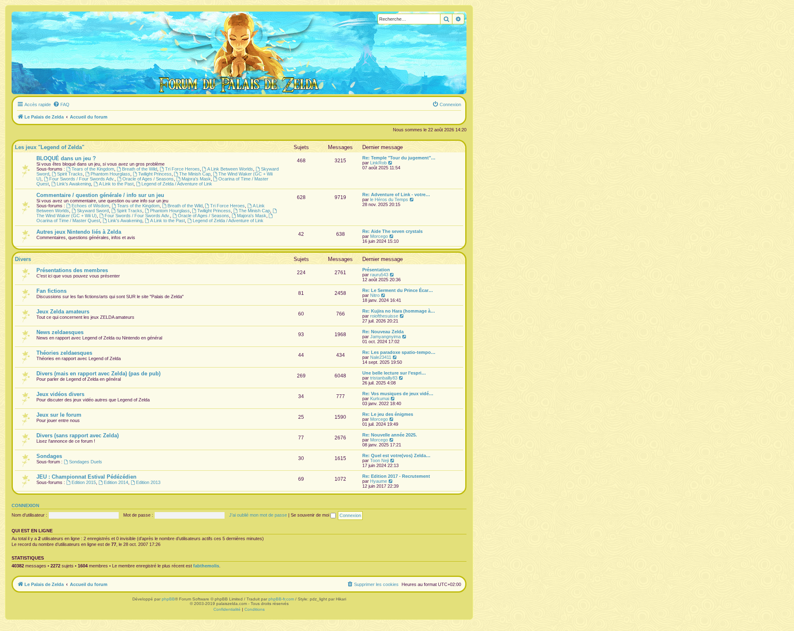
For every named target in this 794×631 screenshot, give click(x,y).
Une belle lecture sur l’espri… (394, 372)
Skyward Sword (93, 210)
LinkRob (378, 162)
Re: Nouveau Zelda (383, 331)
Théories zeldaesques (64, 353)
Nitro (375, 295)
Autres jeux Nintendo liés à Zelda (78, 232)
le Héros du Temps (389, 199)
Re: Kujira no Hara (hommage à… (398, 310)
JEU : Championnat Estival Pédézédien (86, 477)
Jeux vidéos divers (60, 394)
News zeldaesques (60, 332)
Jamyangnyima (385, 336)
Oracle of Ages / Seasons (148, 178)
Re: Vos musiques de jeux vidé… (397, 393)
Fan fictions (51, 291)
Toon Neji (379, 460)
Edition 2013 (148, 482)
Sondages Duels (85, 461)
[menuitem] (61, 104)
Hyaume (378, 481)
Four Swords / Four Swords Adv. (82, 178)
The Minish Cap (194, 173)
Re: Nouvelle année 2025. (389, 434)
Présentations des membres (72, 270)
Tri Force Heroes (182, 168)
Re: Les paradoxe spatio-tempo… (398, 352)
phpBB (168, 599)
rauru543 (379, 274)
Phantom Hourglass (110, 173)
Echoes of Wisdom (90, 205)
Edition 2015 (84, 482)
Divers (23, 259)
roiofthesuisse (384, 315)
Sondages (49, 456)
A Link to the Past (116, 183)
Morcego (379, 236)
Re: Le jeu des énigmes (387, 414)
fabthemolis (206, 565)
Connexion (25, 505)
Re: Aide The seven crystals (392, 231)
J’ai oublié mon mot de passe (258, 514)
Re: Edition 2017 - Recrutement (396, 476)
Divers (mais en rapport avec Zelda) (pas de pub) (98, 373)
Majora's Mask (196, 178)
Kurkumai (379, 398)
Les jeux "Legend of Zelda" (49, 147)
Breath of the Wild (139, 168)
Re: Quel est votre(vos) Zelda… (396, 455)
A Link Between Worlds (230, 168)
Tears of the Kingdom (93, 168)
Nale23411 (380, 357)
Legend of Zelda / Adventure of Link (176, 183)
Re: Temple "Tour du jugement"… (398, 157)
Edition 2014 (116, 482)
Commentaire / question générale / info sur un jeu (100, 195)
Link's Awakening (74, 183)
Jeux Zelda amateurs (62, 311)
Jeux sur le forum (58, 415)
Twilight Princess (155, 173)
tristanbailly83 (383, 377)
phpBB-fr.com (281, 599)
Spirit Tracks (70, 173)
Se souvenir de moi (310, 514)
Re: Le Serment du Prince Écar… (397, 290)
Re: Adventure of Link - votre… (396, 194)
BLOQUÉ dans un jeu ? (66, 158)
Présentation (376, 269)
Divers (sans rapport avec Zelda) (77, 435)
